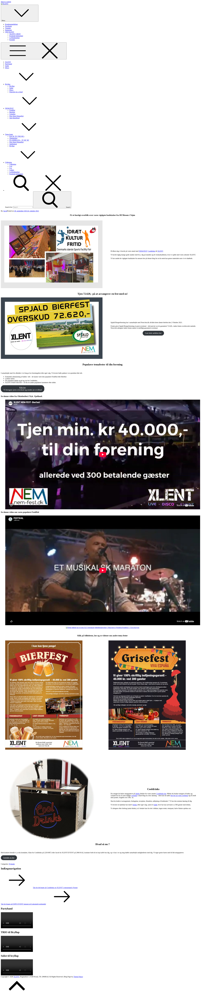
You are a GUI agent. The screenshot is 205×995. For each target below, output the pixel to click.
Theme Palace (78, 977)
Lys (10, 168)
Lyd (10, 166)
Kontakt (12, 40)
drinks (137, 794)
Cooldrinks (151, 251)
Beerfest (12, 112)
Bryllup (7, 84)
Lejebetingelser (14, 38)
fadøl (155, 805)
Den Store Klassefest (16, 116)
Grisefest (12, 114)
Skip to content (6, 2)
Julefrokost (13, 144)
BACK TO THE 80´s (16, 136)
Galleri (11, 170)
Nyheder (12, 864)
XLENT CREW (15, 34)
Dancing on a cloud (16, 92)
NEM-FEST (9, 108)
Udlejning (8, 162)
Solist (7, 66)
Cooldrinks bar (161, 794)
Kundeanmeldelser (11, 24)
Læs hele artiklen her (153, 333)
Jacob (5, 211)
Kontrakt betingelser (16, 36)
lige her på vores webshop (179, 795)
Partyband (8, 64)
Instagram (8, 30)
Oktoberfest (13, 138)
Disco (7, 68)
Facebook (8, 26)
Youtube (8, 28)
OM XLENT (9, 32)
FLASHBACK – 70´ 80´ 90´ (19, 140)
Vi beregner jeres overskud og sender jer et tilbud (22, 388)
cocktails (134, 795)
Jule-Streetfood (14, 118)
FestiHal (12, 110)
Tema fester (9, 134)
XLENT (8, 62)
